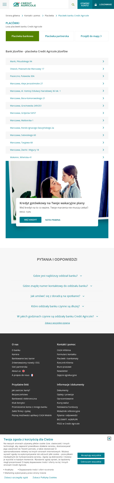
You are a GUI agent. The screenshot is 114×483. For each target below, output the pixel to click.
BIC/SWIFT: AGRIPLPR (67, 419)
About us (16, 371)
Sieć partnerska (19, 366)
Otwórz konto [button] (84, 4)
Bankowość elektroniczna (24, 398)
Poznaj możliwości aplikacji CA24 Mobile (32, 415)
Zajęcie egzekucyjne (67, 375)
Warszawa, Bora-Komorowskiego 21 (27, 98)
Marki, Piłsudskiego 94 (21, 61)
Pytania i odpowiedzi (67, 415)
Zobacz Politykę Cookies (45, 477)
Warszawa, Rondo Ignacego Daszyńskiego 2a (32, 127)
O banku (16, 350)
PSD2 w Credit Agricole (68, 423)
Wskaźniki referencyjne (68, 411)
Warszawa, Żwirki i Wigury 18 (24, 149)
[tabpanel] (57, 109)
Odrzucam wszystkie (91, 461)
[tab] (22, 36)
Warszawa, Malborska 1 (21, 120)
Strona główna (13, 15)
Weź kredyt (30, 219)
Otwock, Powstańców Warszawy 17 (27, 68)
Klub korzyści (18, 402)
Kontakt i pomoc (32, 15)
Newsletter (62, 371)
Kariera (15, 354)
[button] (109, 438)
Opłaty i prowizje (65, 394)
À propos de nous (20, 375)
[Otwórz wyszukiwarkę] (73, 4)
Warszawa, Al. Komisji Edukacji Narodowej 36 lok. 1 (35, 91)
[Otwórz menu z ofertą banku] (4, 4)
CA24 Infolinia (64, 350)
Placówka (49, 15)
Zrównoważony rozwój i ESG (25, 362)
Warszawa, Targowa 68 (21, 142)
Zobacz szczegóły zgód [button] (16, 477)
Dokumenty (62, 390)
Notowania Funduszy (67, 407)
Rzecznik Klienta (65, 362)
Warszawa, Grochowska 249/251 (26, 105)
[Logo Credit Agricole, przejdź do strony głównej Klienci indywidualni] (24, 4)
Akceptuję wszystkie (91, 455)
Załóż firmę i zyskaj (21, 411)
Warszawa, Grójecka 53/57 (23, 113)
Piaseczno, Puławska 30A (22, 76)
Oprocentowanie (65, 398)
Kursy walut (63, 402)
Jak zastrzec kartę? (21, 390)
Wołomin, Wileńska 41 (21, 157)
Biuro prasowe (64, 366)
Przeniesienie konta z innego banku (29, 407)
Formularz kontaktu (66, 354)
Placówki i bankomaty (67, 358)
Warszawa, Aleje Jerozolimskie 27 (26, 83)
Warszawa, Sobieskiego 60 (23, 135)
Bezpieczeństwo (20, 394)
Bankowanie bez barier (23, 358)
